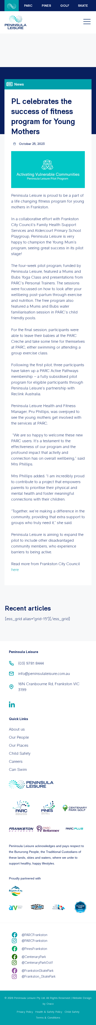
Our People (19, 737)
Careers (16, 761)
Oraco (50, 1003)
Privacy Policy (25, 1011)
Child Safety (19, 753)
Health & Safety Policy (48, 1011)
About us (17, 729)
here (15, 569)
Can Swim (18, 769)
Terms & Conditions (48, 1017)
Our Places (18, 745)
